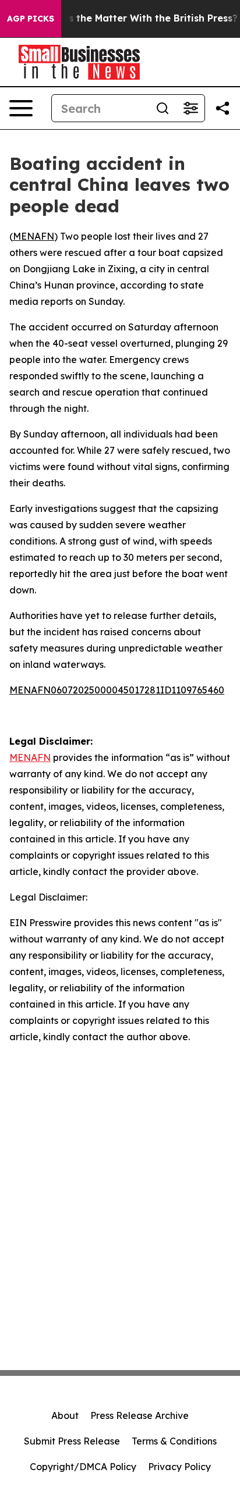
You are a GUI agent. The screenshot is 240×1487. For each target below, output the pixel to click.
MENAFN (33, 236)
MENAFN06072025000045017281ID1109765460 (116, 690)
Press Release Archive (139, 1415)
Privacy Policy (179, 1466)
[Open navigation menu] (21, 108)
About (65, 1415)
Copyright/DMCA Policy (83, 1466)
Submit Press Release (72, 1441)
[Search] (163, 108)
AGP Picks (30, 18)
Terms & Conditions (174, 1441)
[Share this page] (222, 108)
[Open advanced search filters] (190, 108)
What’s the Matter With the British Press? (139, 18)
